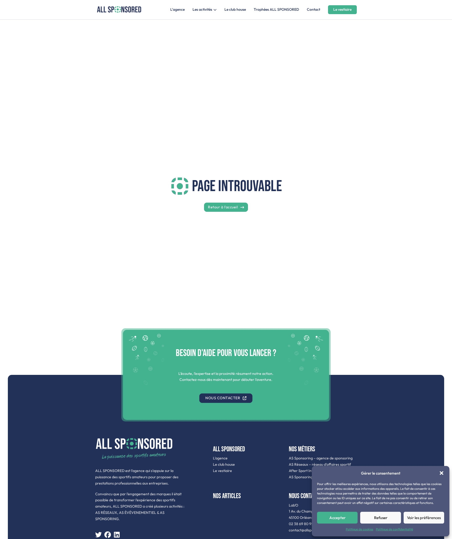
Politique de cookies (359, 529)
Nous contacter (222, 398)
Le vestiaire (342, 9)
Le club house (235, 9)
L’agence (177, 9)
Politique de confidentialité (394, 529)
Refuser (380, 517)
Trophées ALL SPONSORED (276, 9)
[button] (441, 473)
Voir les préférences (424, 517)
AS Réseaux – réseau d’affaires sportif (320, 464)
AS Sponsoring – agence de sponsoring (321, 458)
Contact (313, 9)
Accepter (337, 517)
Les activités (202, 9)
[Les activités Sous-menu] (215, 9)
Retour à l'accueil (223, 207)
